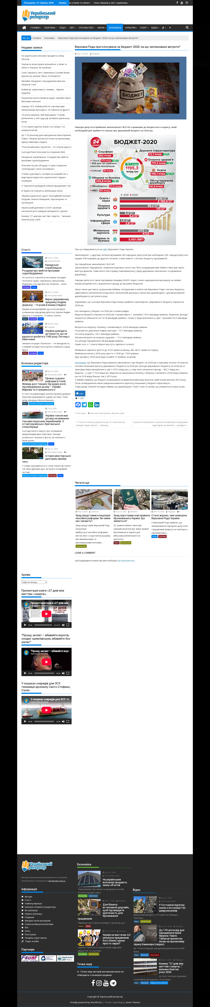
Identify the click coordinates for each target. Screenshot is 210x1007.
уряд (122, 413)
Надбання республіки (158, 983)
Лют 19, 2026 (158, 511)
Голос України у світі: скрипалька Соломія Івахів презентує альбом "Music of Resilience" (87, 2)
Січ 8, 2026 (51, 408)
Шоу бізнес (154, 955)
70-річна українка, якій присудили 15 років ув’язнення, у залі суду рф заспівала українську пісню (45, 118)
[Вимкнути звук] (63, 625)
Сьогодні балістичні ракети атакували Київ (43, 151)
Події (62, 27)
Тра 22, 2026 (120, 511)
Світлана (94, 511)
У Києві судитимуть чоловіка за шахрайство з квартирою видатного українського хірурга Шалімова (44, 177)
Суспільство (86, 27)
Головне (35, 27)
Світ (72, 27)
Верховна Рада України (100, 413)
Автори (28, 896)
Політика (49, 27)
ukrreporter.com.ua (56, 881)
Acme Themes (133, 1002)
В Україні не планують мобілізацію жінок (42, 190)
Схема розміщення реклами (38, 924)
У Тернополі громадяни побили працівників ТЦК (46, 185)
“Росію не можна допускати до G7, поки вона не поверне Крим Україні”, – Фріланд (100, 424)
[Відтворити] (25, 625)
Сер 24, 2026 (166, 960)
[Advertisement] (137, 15)
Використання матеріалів (37, 920)
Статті (34, 287)
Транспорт (93, 896)
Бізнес (81, 926)
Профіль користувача (35, 937)
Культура (130, 27)
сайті (105, 249)
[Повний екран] (67, 625)
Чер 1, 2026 (110, 901)
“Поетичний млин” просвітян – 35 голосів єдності (46, 146)
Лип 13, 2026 (52, 292)
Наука (100, 27)
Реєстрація (30, 934)
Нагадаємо (80, 362)
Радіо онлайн (31, 941)
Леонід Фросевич (54, 295)
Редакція (95, 54)
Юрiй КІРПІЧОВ (53, 261)
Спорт (143, 27)
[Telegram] (113, 984)
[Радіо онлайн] (163, 27)
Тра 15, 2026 (110, 931)
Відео (154, 27)
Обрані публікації (33, 913)
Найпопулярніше (33, 903)
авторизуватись (126, 560)
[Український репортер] (24, 27)
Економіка (115, 27)
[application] (46, 614)
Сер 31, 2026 (110, 872)
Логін (27, 930)
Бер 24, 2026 (52, 371)
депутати (115, 413)
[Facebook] (93, 984)
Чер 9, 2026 (82, 511)
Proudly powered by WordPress (86, 1002)
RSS (26, 927)
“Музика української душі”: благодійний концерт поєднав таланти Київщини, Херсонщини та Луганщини (46, 199)
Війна (116, 543)
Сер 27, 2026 (52, 258)
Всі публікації (31, 910)
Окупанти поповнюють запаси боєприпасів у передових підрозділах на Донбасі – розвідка (160, 424)
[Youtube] (106, 984)
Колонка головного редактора (41, 403)
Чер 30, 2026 (52, 324)
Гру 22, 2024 (52, 449)
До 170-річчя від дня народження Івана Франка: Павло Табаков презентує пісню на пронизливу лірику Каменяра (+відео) (46, 138)
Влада (154, 536)
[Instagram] (99, 984)
